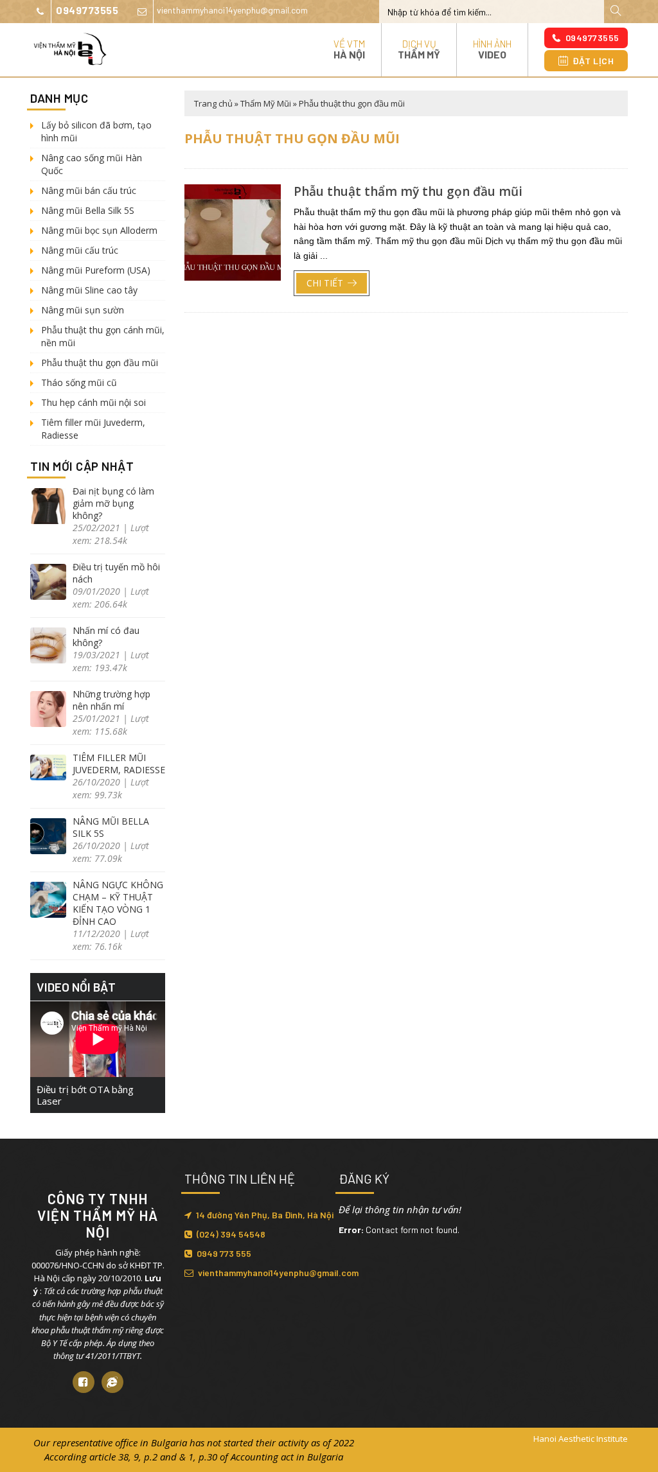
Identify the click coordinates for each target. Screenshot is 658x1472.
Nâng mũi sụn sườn (82, 310)
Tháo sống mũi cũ (79, 382)
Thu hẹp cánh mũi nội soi (93, 402)
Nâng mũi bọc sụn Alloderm (99, 230)
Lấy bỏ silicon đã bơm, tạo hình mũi (96, 131)
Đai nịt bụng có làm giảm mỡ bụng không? (113, 503)
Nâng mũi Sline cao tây (89, 290)
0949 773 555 (224, 1253)
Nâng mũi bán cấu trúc (88, 190)
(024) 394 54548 (231, 1234)
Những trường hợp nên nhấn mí (111, 700)
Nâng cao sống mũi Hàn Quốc (91, 164)
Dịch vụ (419, 49)
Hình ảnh (492, 49)
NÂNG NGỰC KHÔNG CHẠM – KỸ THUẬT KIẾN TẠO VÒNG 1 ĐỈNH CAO (118, 903)
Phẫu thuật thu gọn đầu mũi (99, 362)
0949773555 (87, 10)
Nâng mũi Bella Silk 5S (87, 210)
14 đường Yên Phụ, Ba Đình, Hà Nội (264, 1214)
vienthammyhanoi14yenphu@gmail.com (232, 9)
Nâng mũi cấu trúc (79, 250)
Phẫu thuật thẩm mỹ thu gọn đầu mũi (408, 191)
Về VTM (349, 49)
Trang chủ (213, 103)
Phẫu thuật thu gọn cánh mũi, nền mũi (102, 336)
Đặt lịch (593, 60)
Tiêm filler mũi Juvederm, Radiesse (93, 428)
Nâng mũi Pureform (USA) (95, 270)
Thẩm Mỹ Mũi (265, 103)
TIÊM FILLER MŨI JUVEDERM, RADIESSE (119, 763)
